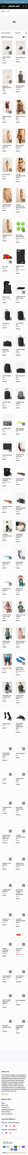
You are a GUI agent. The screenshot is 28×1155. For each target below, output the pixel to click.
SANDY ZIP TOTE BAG (20, 117)
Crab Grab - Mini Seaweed (20, 235)
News (3, 1103)
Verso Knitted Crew (6, 808)
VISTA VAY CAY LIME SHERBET (20, 429)
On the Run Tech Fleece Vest (19, 809)
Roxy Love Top (20, 753)
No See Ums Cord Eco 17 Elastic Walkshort (19, 892)
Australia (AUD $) (8, 1143)
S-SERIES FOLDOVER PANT (7, 535)
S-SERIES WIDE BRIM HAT (6, 890)
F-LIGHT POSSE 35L (6, 376)
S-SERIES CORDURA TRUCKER (21, 837)
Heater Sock (6, 724)
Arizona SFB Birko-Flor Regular (6, 837)
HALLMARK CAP (20, 57)
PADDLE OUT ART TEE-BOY (21, 615)
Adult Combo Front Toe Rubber (6, 1001)
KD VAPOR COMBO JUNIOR (6, 1026)
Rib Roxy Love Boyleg (6, 864)
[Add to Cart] (10, 52)
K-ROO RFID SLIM (7, 455)
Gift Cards (5, 1105)
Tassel (4, 779)
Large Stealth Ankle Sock (20, 297)
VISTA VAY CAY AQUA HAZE (6, 563)
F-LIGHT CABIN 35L (6, 402)
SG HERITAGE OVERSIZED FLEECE (19, 536)
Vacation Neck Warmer (7, 479)
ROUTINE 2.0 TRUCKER (5, 919)
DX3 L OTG (5, 266)
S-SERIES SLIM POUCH (20, 402)
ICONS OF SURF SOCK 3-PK (20, 455)
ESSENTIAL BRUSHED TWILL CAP (7, 87)
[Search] (4, 6)
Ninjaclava (6, 297)
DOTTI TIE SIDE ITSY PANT (20, 146)
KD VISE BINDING (20, 1000)
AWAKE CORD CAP (6, 57)
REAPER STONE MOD (6, 117)
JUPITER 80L (5, 323)
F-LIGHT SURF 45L (19, 324)
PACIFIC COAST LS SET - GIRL (6, 615)
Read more (5, 1094)
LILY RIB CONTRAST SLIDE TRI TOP (21, 176)
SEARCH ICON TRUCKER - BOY (20, 864)
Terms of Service (7, 1114)
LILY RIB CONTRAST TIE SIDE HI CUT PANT (21, 206)
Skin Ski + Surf (11, 1152)
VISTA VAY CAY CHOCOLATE (20, 479)
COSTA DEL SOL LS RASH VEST (6, 696)
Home (3, 11)
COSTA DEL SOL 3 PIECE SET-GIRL (21, 642)
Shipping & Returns (8, 1109)
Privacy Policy (6, 1112)
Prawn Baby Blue (20, 779)
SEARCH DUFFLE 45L (20, 376)
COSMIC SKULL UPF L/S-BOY (6, 642)
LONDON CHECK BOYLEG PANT (6, 205)
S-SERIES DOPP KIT (6, 429)
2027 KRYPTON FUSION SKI (20, 976)
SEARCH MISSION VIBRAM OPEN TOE (20, 508)
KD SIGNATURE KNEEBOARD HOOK (20, 1027)
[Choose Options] (10, 81)
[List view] (26, 37)
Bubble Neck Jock (20, 267)
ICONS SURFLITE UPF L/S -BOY (7, 976)
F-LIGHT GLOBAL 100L (20, 350)
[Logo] (14, 6)
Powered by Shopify (20, 1152)
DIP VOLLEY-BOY (7, 668)
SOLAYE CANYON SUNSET (7, 507)
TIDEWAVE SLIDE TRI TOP (7, 235)
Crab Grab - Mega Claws (20, 668)
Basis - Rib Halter (19, 949)
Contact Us (5, 1107)
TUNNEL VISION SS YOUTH (20, 86)
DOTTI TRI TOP (6, 174)
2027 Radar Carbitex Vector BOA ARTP (19, 726)
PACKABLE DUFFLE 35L (5, 350)
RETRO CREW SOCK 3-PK (19, 563)
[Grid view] (23, 37)
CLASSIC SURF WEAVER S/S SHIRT (20, 697)
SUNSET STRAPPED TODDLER (5, 950)
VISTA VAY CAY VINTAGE (6, 589)
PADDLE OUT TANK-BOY (19, 589)
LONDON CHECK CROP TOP (6, 146)
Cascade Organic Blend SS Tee (20, 920)
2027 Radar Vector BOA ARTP (6, 754)
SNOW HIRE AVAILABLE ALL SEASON (14, 2)
